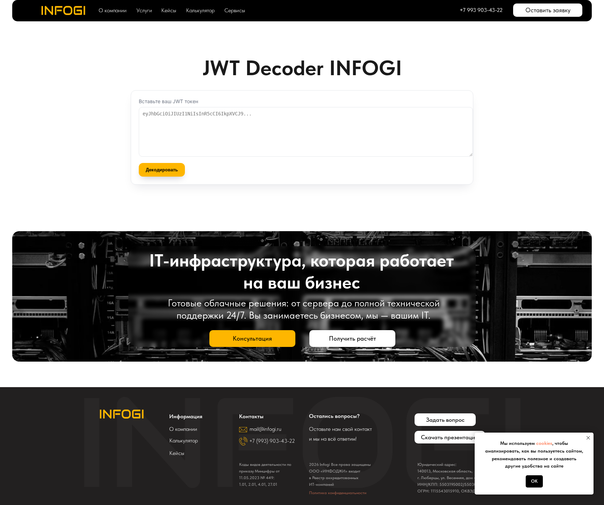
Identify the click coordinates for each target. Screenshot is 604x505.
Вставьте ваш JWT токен (168, 101)
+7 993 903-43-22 (481, 10)
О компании (113, 10)
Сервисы (234, 10)
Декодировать (162, 169)
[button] (547, 10)
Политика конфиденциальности (337, 492)
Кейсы (168, 10)
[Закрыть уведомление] (588, 437)
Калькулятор (200, 10)
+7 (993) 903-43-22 (272, 441)
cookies (544, 443)
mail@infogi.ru (265, 429)
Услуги (144, 10)
